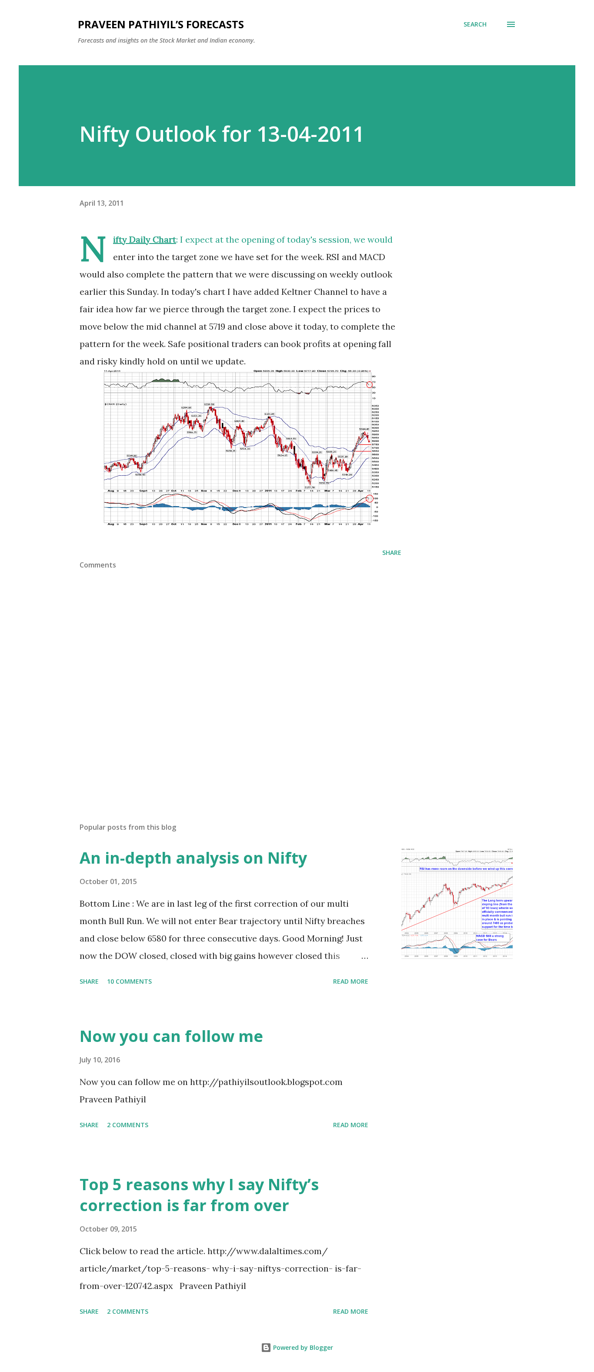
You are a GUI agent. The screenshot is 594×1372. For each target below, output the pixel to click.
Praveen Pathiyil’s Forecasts (161, 24)
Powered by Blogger (302, 1347)
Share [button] (391, 552)
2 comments (127, 1125)
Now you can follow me (171, 1036)
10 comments (129, 981)
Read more (350, 981)
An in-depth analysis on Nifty (193, 857)
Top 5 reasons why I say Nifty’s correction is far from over (199, 1195)
